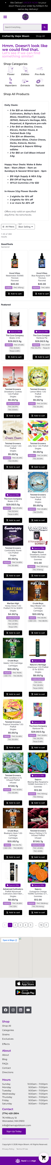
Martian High (13, 603)
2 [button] (15, 925)
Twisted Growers (13, 389)
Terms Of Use (22, 1149)
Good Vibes (14, 273)
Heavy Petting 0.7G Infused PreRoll (38, 834)
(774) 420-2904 (10, 1113)
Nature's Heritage (38, 664)
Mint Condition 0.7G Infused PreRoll (13, 779)
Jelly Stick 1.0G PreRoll (38, 446)
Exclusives (7, 1039)
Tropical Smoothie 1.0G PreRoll (13, 725)
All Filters (10, 226)
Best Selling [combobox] (24, 226)
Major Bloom (38, 552)
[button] (5, 17)
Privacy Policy (8, 1149)
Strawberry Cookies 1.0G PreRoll (13, 392)
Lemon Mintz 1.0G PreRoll (38, 392)
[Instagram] (13, 1010)
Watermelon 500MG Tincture (15, 276)
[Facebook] (5, 1010)
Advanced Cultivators (13, 889)
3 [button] (20, 925)
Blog (4, 1059)
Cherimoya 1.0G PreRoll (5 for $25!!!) (38, 668)
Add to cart (16, 294)
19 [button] (41, 925)
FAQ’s (5, 1063)
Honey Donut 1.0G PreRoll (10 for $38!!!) (13, 607)
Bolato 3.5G (15, 338)
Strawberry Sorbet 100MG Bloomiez (38, 555)
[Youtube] (28, 1010)
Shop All (6, 1026)
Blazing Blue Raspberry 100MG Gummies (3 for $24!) (38, 784)
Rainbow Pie (41, 338)
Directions (7, 1072)
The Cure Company (15, 335)
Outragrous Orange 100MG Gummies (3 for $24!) (38, 893)
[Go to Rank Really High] (25, 1161)
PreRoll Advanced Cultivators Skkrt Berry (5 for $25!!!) (13, 893)
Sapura (38, 779)
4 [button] (25, 925)
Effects (6, 1044)
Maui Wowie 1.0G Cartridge (37, 607)
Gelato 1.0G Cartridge (13, 663)
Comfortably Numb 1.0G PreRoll (12, 551)
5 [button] (30, 925)
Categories (8, 1030)
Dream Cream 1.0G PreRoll (13, 447)
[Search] (45, 27)
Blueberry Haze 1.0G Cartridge (13, 834)
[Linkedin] (20, 1010)
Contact (6, 1068)
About (5, 1055)
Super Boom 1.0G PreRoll (38, 498)
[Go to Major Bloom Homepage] (25, 17)
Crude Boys (38, 603)
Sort (20, 224)
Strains (6, 1034)
